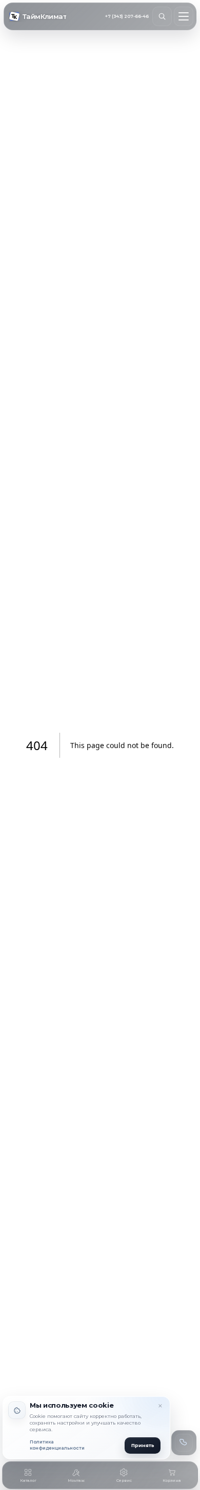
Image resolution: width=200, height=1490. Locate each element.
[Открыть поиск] (162, 16)
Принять (142, 1445)
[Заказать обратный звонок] (183, 1442)
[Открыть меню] (183, 16)
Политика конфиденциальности (57, 1445)
